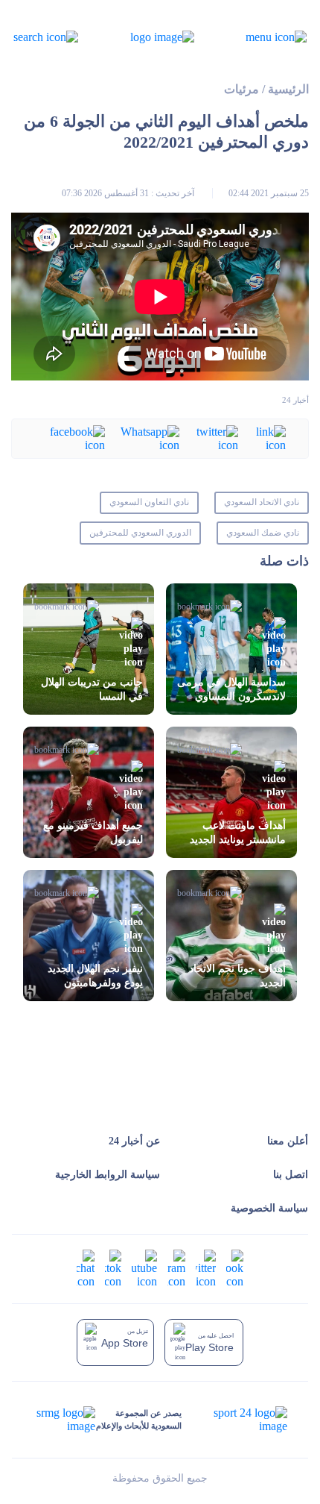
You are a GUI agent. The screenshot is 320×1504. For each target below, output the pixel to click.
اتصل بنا (290, 1174)
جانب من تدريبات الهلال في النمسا (92, 689)
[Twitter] (208, 437)
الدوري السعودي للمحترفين (140, 532)
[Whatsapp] (142, 437)
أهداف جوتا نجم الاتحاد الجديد (237, 975)
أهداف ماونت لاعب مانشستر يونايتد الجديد (238, 832)
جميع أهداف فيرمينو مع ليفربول (93, 832)
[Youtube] (144, 1268)
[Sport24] (235, 1419)
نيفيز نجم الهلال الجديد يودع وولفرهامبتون (95, 975)
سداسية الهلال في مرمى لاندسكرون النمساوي (231, 689)
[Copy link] (262, 437)
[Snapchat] (86, 1268)
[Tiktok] (113, 1268)
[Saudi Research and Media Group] (64, 1419)
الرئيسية (288, 89)
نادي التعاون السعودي (149, 502)
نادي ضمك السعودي (262, 532)
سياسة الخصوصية (269, 1208)
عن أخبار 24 (134, 1141)
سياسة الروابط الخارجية (107, 1174)
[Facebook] (69, 437)
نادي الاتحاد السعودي (261, 502)
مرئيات (241, 89)
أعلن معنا (287, 1141)
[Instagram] (176, 1268)
